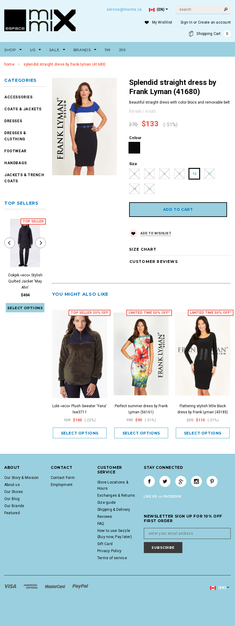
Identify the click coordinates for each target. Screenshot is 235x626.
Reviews (104, 516)
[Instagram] (196, 481)
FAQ (100, 524)
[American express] (31, 586)
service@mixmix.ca (124, 9)
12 (209, 174)
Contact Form (63, 478)
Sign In (186, 22)
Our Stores (13, 492)
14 (134, 189)
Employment (62, 485)
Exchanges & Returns (116, 495)
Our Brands (14, 506)
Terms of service (112, 558)
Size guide (106, 502)
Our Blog (12, 499)
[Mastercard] (55, 586)
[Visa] (10, 586)
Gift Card (105, 544)
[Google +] (180, 481)
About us (12, 485)
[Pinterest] (212, 481)
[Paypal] (80, 586)
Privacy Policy (109, 551)
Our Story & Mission (21, 478)
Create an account (214, 22)
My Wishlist (162, 22)
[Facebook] (149, 481)
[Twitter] (164, 481)
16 (149, 189)
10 (194, 174)
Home (9, 64)
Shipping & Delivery (113, 509)
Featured (12, 513)
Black (134, 148)
